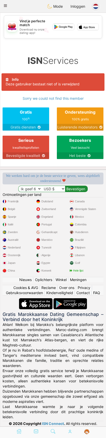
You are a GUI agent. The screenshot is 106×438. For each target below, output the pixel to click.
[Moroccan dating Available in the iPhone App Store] (36, 300)
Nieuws (25, 279)
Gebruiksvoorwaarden (24, 293)
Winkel (61, 279)
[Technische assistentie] (86, 432)
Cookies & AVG (25, 287)
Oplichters (43, 279)
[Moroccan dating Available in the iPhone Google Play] (70, 300)
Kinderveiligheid (59, 293)
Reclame (48, 287)
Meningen (78, 279)
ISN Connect (53, 423)
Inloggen (77, 6)
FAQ (96, 293)
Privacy (84, 287)
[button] (5, 5)
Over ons (66, 287)
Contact (83, 293)
